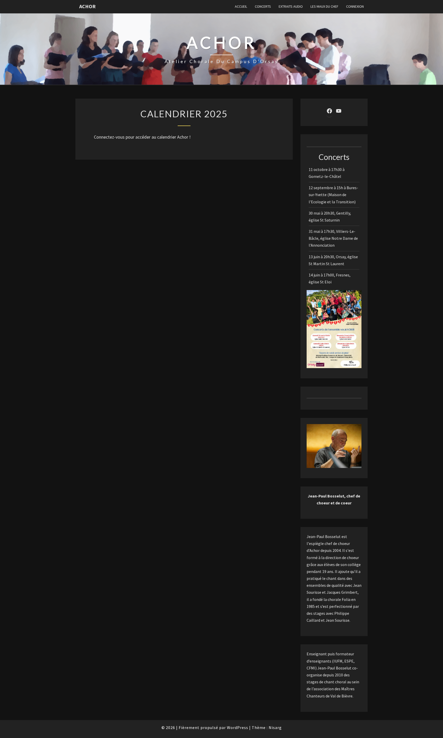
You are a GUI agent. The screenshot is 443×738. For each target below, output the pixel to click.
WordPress (237, 727)
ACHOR (87, 6)
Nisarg (275, 727)
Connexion (355, 6)
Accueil (241, 6)
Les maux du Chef (324, 6)
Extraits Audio (291, 6)
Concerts (263, 6)
